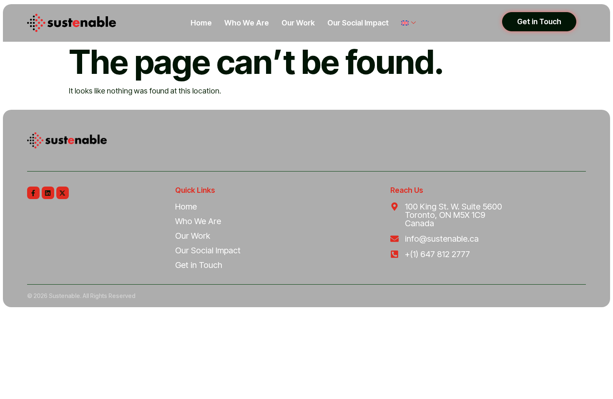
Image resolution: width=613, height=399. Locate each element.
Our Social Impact (358, 22)
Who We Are (246, 22)
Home (201, 22)
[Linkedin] (48, 193)
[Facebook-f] (33, 193)
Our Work (298, 22)
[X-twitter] (62, 193)
